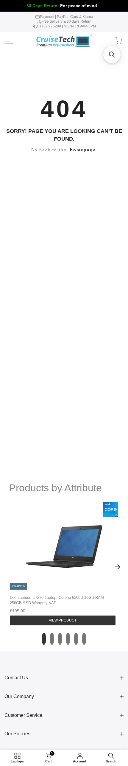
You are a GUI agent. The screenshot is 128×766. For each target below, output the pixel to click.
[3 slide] (60, 639)
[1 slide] (44, 639)
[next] (118, 567)
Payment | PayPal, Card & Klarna (66, 17)
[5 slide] (76, 639)
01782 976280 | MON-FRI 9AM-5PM (66, 26)
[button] (112, 54)
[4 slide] (68, 639)
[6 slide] (84, 639)
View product (63, 620)
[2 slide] (52, 639)
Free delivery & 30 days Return (66, 21)
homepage (83, 149)
